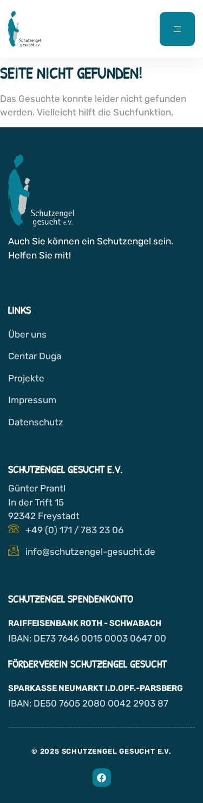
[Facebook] (102, 777)
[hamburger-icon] (177, 29)
